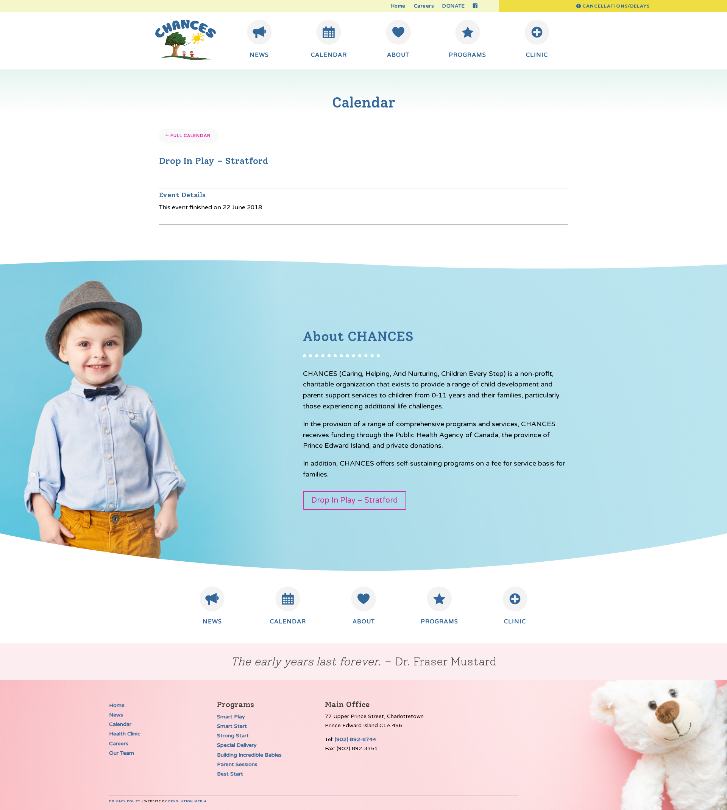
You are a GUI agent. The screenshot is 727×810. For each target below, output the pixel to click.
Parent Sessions (237, 764)
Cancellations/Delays (616, 6)
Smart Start (232, 726)
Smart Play (231, 716)
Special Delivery (237, 745)
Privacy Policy (124, 801)
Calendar (120, 724)
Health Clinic (124, 734)
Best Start (230, 774)
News (116, 715)
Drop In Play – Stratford (354, 500)
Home (398, 6)
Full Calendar (190, 135)
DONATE (453, 6)
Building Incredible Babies (249, 755)
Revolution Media (187, 801)
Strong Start (233, 735)
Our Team (121, 753)
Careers (424, 6)
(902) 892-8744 (355, 739)
